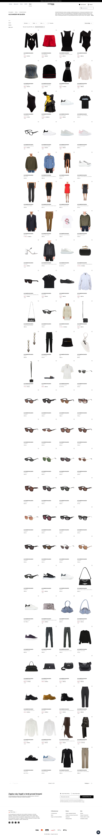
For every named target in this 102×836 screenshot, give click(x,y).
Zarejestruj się (86, 796)
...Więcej (92, 15)
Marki (30, 4)
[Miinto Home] (51, 4)
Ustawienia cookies (84, 818)
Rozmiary (26, 23)
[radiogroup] (77, 793)
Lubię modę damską (65, 793)
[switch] (50, 23)
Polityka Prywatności (84, 815)
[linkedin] (12, 823)
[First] (10, 783)
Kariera (81, 813)
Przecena (51, 23)
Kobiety (10, 4)
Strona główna (10, 12)
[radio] (60, 793)
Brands (16, 12)
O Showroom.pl (54, 813)
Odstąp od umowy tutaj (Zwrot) (72, 815)
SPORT (25, 4)
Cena (41, 23)
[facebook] (19, 823)
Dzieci (21, 4)
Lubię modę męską (76, 793)
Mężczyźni (16, 4)
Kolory (34, 23)
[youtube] (16, 823)
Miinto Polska (12, 812)
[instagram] (9, 823)
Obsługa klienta (69, 818)
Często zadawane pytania (71, 813)
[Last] (91, 783)
